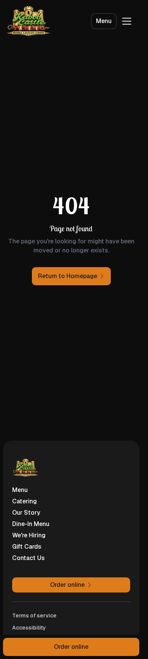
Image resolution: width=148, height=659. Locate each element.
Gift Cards (26, 547)
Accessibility (29, 627)
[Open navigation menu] (126, 21)
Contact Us (28, 558)
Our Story (26, 513)
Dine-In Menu (30, 524)
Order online (71, 647)
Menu (104, 21)
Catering (24, 501)
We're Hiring (29, 535)
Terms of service (34, 615)
